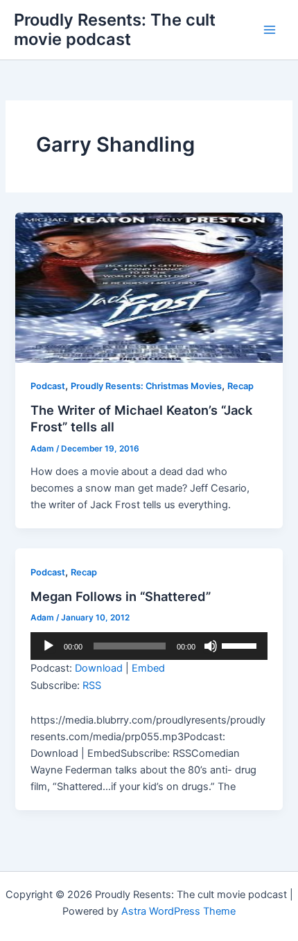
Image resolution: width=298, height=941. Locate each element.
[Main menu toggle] (269, 29)
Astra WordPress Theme (178, 911)
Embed (148, 668)
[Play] (48, 646)
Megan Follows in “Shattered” (120, 596)
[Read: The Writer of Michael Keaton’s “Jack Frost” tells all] (148, 286)
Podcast (47, 386)
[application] (148, 646)
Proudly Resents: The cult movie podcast (115, 29)
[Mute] (211, 646)
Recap (240, 386)
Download (99, 668)
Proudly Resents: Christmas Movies (146, 386)
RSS (91, 685)
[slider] (241, 644)
